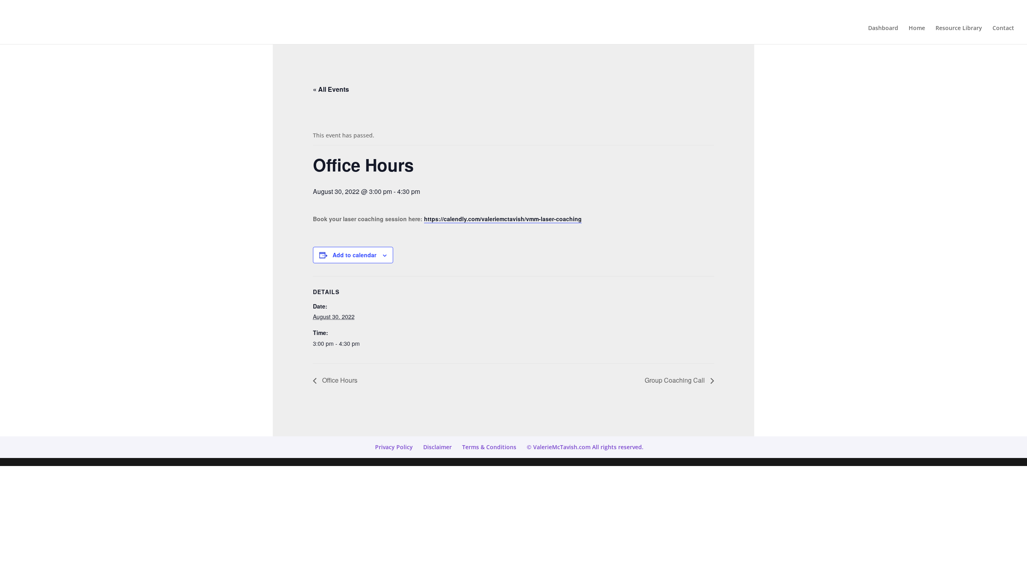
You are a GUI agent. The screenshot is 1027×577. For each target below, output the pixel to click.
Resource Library (959, 28)
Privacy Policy (394, 447)
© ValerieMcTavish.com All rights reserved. (585, 447)
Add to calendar (354, 255)
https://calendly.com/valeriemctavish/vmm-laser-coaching (503, 219)
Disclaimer (437, 447)
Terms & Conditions (489, 447)
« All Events (331, 89)
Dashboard (883, 28)
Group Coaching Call (675, 380)
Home (917, 28)
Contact (1003, 28)
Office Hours (339, 380)
